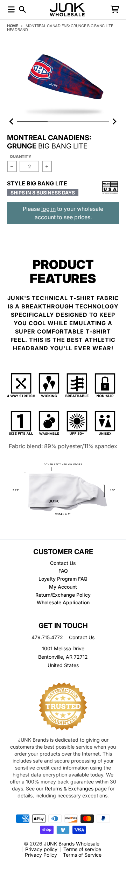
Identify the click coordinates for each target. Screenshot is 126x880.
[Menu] (11, 9)
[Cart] (115, 9)
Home (12, 25)
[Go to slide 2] (63, 121)
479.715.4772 (47, 637)
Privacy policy (41, 849)
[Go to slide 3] (93, 121)
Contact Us (81, 637)
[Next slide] (114, 122)
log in (48, 208)
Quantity (20, 156)
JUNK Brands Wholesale (71, 844)
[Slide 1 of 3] (63, 82)
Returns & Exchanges (69, 788)
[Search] (22, 9)
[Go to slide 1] (32, 121)
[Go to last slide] (12, 122)
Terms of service (82, 849)
